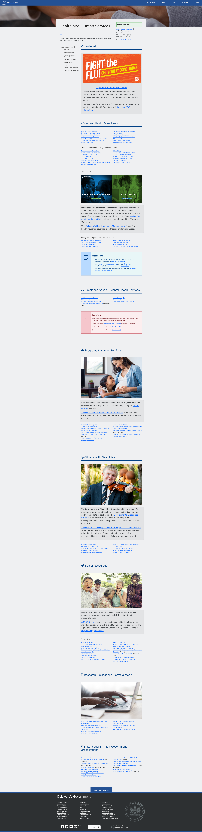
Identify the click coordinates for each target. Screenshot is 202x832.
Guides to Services (85, 806)
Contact (185, 3)
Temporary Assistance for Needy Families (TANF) (127, 434)
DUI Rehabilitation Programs (89, 771)
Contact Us (83, 802)
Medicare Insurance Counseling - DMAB (93, 659)
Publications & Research (71, 67)
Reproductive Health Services (122, 240)
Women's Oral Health (121, 244)
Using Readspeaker (107, 813)
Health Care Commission (88, 775)
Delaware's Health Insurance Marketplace (106, 226)
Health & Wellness (69, 52)
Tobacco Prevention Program (121, 162)
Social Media (105, 811)
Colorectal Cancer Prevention (90, 151)
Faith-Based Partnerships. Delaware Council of (95, 428)
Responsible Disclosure (108, 814)
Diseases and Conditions (88, 164)
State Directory (61, 804)
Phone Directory (61, 818)
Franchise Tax (106, 804)
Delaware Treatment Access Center (91, 301)
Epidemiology (117, 151)
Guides (174, 3)
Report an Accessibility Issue (110, 818)
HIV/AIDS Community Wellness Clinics (124, 153)
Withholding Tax (106, 807)
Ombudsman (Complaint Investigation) (124, 659)
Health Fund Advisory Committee (91, 777)
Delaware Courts (62, 809)
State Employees (62, 811)
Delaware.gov (124, 827)
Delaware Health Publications (89, 733)
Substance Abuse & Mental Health (68, 56)
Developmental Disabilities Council (91, 552)
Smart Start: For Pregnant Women (91, 242)
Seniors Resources (69, 65)
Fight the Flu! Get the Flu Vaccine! (111, 87)
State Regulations (62, 816)
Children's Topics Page (118, 261)
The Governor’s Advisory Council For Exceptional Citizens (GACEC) (111, 527)
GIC (122, 825)
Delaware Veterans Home (120, 661)
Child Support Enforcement (89, 426)
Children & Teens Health (88, 244)
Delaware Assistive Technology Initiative (94, 548)
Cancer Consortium (87, 758)
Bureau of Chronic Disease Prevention (92, 773)
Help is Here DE (119, 298)
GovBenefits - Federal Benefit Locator (93, 434)
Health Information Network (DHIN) (125, 758)
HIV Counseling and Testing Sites (123, 156)
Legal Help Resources (87, 440)
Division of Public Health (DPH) (90, 769)
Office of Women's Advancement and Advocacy (127, 761)
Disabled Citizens (69, 62)
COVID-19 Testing (86, 156)
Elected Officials (61, 806)
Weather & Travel (84, 818)
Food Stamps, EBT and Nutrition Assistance (94, 432)
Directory (152, 3)
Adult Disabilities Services (88, 544)
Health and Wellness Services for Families (95, 139)
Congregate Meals (86, 646)
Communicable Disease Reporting (91, 153)
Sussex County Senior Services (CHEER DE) (127, 430)
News (163, 3)
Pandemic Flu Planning (119, 160)
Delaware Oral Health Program (92, 133)
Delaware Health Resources (89, 131)
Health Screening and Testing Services (92, 140)
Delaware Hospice (87, 767)
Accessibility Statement (108, 816)
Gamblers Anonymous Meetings (91, 303)
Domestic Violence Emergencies (107, 264)
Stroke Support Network (121, 769)
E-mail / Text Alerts (107, 809)
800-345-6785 (116, 330)
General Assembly (62, 807)
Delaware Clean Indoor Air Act (90, 160)
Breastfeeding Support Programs (91, 240)
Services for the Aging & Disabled (123, 648)
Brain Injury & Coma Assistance (90, 546)
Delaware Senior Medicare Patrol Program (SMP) (127, 426)
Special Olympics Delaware (122, 552)
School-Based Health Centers (121, 140)
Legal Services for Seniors (89, 655)
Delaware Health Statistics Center (91, 731)
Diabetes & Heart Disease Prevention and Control (95, 162)
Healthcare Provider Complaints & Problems (126, 246)
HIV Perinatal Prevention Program (123, 158)
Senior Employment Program (121, 646)
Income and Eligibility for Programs (91, 438)
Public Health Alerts (119, 139)
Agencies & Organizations (71, 70)
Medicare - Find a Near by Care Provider (126, 644)
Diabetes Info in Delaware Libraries (123, 721)
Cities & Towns (61, 813)
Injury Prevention (118, 133)
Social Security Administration (123, 771)
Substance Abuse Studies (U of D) (124, 729)
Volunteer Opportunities (120, 436)
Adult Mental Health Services (89, 298)
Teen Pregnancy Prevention (121, 242)
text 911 (128, 264)
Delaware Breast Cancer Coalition (92, 759)
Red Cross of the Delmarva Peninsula (125, 765)
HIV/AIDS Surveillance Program (122, 154)
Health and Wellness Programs (90, 137)
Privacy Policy (84, 816)
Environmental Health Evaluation (90, 135)
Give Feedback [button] (100, 790)
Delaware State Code (63, 814)
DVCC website (125, 266)
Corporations (106, 802)
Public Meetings (84, 804)
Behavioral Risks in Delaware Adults (91, 725)
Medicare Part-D (119, 642)
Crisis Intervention (86, 300)
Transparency (83, 809)
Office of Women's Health (120, 763)
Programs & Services (70, 59)
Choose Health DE (85, 811)
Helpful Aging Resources (92, 630)
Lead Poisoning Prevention (121, 135)
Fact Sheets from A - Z (119, 723)
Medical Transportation (120, 425)
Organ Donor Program (119, 428)
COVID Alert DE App (87, 158)
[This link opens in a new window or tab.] (111, 189)
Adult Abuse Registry (87, 642)
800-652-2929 (116, 327)
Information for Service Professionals (124, 131)
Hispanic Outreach (86, 654)
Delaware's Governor (63, 802)
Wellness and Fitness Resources (122, 142)
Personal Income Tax (85, 814)
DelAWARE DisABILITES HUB (89, 550)
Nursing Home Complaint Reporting (123, 657)
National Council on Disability (123, 550)
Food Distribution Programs (89, 430)
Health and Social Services (124, 29)
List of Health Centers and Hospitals (124, 137)
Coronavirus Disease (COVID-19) (90, 154)
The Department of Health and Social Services (102, 412)
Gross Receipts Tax (107, 806)
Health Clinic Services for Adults (90, 246)
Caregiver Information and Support (91, 644)
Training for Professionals (120, 300)
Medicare (117, 759)
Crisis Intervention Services (112, 323)
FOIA (81, 807)
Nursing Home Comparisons (122, 654)
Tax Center (83, 813)
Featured (66, 49)
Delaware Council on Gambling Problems (94, 763)
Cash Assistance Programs (89, 425)
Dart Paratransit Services (90, 648)
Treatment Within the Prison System (123, 301)
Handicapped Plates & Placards (122, 548)
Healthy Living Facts (87, 142)
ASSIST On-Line (88, 622)
